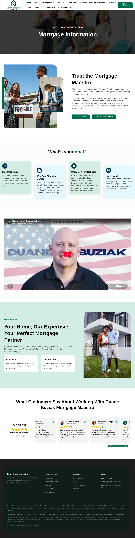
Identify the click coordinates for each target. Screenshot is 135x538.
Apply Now (82, 2)
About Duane (71, 2)
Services (110, 2)
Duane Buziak (50, 7)
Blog (30, 7)
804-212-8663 (106, 478)
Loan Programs (46, 2)
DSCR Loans (49, 489)
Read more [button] (74, 440)
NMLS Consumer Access (68, 514)
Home (29, 2)
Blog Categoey (62, 7)
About (36, 2)
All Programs (49, 492)
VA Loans (48, 485)
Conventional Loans (52, 482)
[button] (129, 430)
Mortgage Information (97, 2)
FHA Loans (48, 478)
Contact (76, 489)
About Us (60, 2)
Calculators (38, 7)
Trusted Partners (79, 485)
